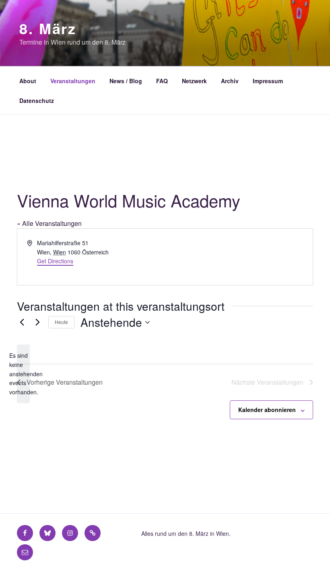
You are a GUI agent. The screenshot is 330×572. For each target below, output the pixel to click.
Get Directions (55, 261)
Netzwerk (194, 81)
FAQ (162, 81)
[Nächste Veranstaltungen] (37, 322)
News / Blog (125, 81)
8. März (47, 28)
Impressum (268, 81)
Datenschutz (36, 100)
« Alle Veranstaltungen (49, 223)
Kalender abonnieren (267, 410)
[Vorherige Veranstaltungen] (22, 322)
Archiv (230, 81)
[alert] (23, 373)
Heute (61, 321)
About (27, 81)
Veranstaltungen (72, 81)
